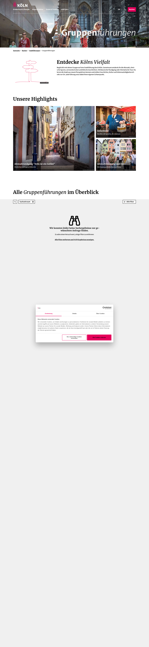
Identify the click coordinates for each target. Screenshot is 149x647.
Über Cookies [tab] (100, 313)
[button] (129, 202)
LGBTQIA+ (65, 9)
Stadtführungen (34, 50)
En (119, 9)
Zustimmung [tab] (49, 313)
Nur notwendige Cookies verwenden (74, 337)
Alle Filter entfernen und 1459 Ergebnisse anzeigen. (74, 240)
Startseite (16, 50)
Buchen (24, 50)
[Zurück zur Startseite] (74, 4)
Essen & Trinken (52, 9)
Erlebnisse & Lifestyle (21, 9)
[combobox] (15, 202)
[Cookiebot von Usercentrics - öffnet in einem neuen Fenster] (103, 308)
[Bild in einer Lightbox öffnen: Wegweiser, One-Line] (31, 71)
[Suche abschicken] (15, 202)
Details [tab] (74, 313)
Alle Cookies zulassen (99, 337)
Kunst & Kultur (37, 9)
